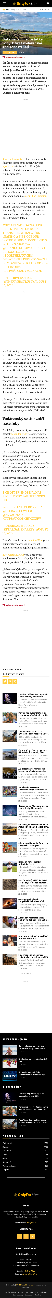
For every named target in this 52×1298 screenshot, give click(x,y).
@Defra (9, 511)
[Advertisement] (26, 127)
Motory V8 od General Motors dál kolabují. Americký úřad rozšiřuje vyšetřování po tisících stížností (33, 751)
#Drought (38, 248)
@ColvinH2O (37, 240)
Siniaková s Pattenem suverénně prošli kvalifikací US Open (33, 788)
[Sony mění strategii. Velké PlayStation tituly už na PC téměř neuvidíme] (10, 1076)
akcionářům (36, 540)
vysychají (8, 166)
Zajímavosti (9, 52)
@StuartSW (21, 244)
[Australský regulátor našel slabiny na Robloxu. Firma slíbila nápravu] (10, 922)
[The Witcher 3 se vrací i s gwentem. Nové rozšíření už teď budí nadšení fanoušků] (10, 736)
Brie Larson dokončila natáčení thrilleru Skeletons (33, 937)
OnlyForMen (15, 669)
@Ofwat (23, 511)
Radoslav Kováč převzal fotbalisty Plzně (29, 863)
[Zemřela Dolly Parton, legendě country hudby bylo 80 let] (10, 698)
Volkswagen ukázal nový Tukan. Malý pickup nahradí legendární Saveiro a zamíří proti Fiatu (33, 826)
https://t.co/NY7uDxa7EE (22, 271)
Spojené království (13, 159)
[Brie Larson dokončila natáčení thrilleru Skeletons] (10, 940)
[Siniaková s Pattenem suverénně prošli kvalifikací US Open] (10, 791)
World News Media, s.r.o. (25, 1285)
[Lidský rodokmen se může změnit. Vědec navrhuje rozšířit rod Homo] (10, 959)
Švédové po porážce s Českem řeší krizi (33, 1060)
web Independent (19, 434)
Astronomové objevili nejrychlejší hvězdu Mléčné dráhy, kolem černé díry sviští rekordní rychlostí (32, 900)
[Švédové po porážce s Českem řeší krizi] (10, 1063)
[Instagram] (10, 681)
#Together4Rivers (18, 255)
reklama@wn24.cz (29, 1274)
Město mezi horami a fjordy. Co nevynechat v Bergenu (33, 844)
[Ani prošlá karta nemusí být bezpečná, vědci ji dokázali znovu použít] (10, 773)
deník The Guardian (36, 196)
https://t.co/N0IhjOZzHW (22, 518)
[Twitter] (14, 681)
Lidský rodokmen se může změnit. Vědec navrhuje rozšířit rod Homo (33, 956)
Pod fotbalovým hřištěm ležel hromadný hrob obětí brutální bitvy (32, 881)
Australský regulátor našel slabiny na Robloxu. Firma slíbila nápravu (33, 919)
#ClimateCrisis (15, 252)
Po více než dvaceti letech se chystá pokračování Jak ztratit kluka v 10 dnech (32, 714)
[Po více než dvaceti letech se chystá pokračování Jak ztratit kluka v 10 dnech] (10, 717)
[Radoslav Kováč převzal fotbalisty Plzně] (10, 866)
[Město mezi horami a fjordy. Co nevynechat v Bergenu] (10, 847)
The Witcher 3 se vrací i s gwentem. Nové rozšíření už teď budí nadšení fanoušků (33, 733)
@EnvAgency (13, 515)
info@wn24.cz (32, 1223)
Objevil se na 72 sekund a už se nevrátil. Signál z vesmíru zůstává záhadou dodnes (33, 807)
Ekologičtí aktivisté (13, 554)
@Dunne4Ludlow (16, 248)
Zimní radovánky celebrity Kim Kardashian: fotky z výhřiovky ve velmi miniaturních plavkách (32, 1047)
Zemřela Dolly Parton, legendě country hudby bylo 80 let (32, 695)
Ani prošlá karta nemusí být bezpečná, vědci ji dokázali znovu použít (31, 770)
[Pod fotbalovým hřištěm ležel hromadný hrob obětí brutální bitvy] (10, 884)
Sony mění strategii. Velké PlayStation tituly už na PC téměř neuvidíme (32, 1073)
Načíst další (25, 973)
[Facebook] (5, 681)
